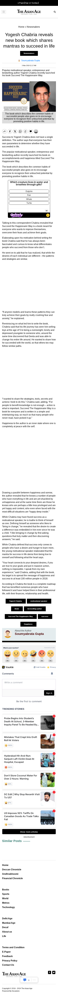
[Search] (55, 12)
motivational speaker (39, 601)
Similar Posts (12, 841)
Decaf (5, 927)
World (5, 898)
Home (5, 865)
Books (5, 889)
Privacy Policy (9, 960)
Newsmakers (29, 53)
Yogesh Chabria (15, 601)
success (45, 617)
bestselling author (34, 609)
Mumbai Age (8, 923)
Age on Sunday (31, 3)
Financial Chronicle (12, 878)
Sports (5, 894)
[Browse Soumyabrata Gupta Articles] (8, 633)
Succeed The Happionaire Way (20, 617)
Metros (5, 903)
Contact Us (8, 965)
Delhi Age (7, 918)
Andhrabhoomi (10, 874)
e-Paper (21, 3)
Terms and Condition (13, 947)
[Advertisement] (29, 285)
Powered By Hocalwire (11, 991)
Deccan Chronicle (11, 869)
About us (7, 932)
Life (4, 936)
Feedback (7, 956)
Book (17, 609)
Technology (8, 907)
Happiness (28, 624)
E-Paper (6, 952)
